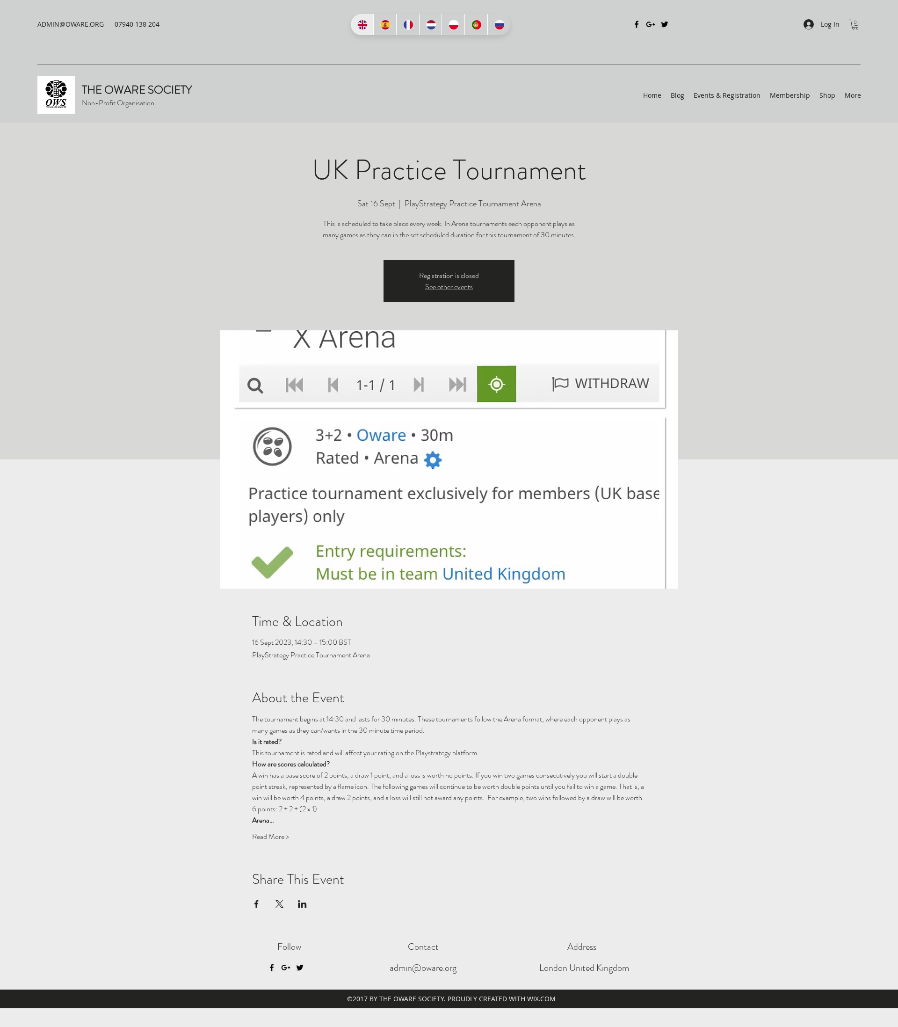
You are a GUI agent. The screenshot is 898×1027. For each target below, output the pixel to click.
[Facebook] (636, 24)
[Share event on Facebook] (256, 904)
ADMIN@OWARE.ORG (70, 24)
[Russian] (498, 24)
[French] (407, 24)
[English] (362, 24)
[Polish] (453, 24)
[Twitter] (664, 24)
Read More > (270, 836)
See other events (449, 286)
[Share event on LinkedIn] (302, 904)
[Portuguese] (475, 24)
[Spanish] (384, 24)
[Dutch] (430, 24)
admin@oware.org (423, 968)
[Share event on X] (279, 904)
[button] (855, 24)
